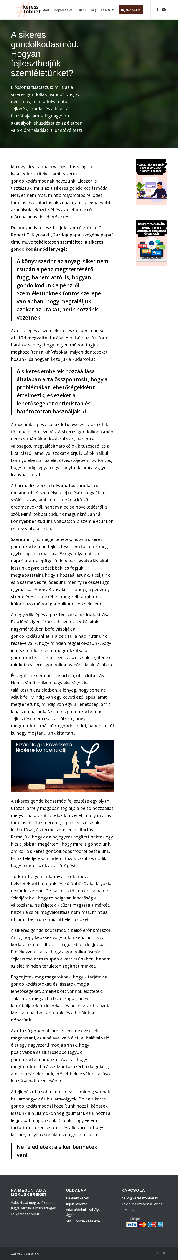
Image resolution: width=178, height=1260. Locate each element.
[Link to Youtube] (164, 9)
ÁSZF (70, 1215)
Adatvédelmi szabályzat (85, 1209)
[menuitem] (45, 9)
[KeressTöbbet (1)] (30, 9)
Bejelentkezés (77, 1198)
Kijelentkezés (76, 1204)
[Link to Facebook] (157, 9)
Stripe (158, 1204)
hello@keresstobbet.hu (140, 1198)
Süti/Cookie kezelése (83, 1221)
